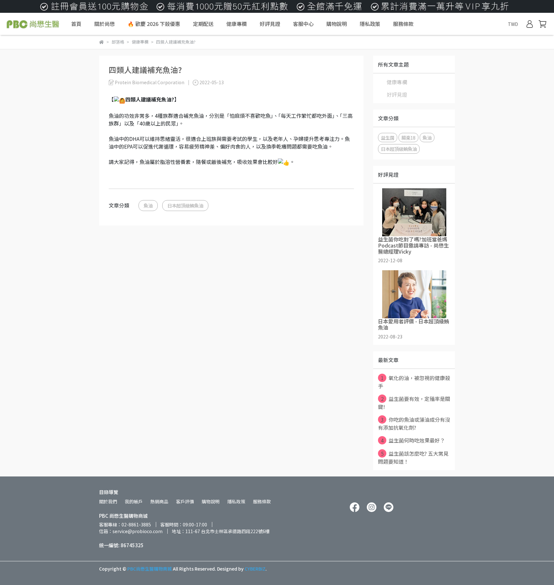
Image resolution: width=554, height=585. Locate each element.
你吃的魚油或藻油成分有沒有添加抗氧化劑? (414, 423)
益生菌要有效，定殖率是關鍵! (414, 402)
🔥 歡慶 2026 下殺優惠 (154, 23)
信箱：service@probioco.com (131, 531)
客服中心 (303, 23)
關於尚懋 (104, 23)
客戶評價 (185, 501)
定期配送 (203, 23)
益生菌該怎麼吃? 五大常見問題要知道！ (413, 457)
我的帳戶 (134, 501)
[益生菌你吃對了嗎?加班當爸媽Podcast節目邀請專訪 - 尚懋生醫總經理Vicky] (414, 212)
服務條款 (403, 23)
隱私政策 (370, 23)
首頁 (76, 23)
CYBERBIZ (255, 568)
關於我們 (108, 501)
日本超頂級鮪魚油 (185, 205)
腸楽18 (408, 137)
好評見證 (270, 23)
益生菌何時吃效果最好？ (413, 440)
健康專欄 (236, 23)
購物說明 (336, 23)
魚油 (148, 205)
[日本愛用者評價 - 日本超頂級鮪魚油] (414, 294)
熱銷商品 (159, 501)
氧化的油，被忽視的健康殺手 (414, 382)
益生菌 (387, 137)
